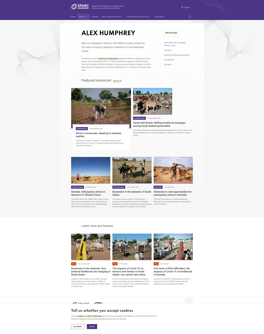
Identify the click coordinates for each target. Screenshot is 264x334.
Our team (167, 64)
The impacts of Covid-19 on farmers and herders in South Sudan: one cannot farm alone (129, 271)
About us (82, 17)
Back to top (189, 301)
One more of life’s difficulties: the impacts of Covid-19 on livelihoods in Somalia (173, 271)
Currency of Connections (108, 58)
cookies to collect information (89, 316)
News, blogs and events (111, 17)
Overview (167, 50)
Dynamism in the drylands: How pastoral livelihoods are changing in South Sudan (90, 271)
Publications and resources (138, 17)
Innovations (159, 17)
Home (72, 17)
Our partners (169, 60)
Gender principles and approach (177, 55)
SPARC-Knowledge (80, 6)
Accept (92, 327)
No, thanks (78, 327)
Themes (95, 17)
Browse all (117, 81)
